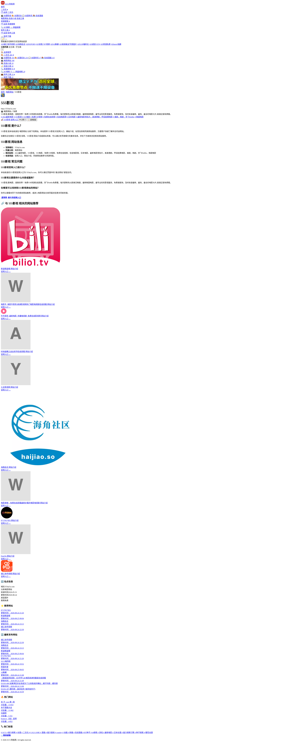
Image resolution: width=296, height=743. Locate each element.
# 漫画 (43, 733)
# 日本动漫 (117, 733)
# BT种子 (87, 733)
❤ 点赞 (22, 120)
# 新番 (71, 733)
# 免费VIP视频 (36, 117)
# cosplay (58, 733)
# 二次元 (25, 733)
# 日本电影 (71, 117)
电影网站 (9, 92)
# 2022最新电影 (7, 117)
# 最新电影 (108, 733)
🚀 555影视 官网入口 (9, 120)
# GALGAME (34, 733)
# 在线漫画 (78, 733)
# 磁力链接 (50, 733)
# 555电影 (26, 117)
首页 (3, 92)
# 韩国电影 (139, 117)
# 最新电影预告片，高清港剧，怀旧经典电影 (94, 117)
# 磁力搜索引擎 (128, 733)
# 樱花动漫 (148, 733)
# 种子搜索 (139, 733)
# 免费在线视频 (49, 117)
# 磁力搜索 (11, 733)
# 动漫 (19, 733)
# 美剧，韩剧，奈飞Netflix (123, 117)
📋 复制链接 (32, 120)
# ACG (4, 733)
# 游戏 (100, 733)
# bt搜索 (94, 733)
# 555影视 (18, 117)
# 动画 (65, 733)
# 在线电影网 (61, 117)
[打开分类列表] (6, 39)
